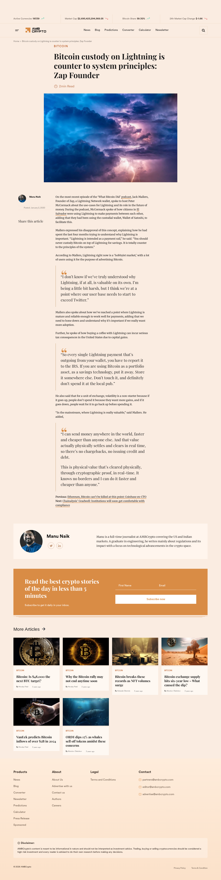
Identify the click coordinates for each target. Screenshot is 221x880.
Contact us (58, 793)
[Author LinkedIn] (59, 546)
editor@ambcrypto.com (157, 787)
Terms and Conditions (103, 780)
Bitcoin (61, 46)
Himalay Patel (23, 687)
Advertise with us (62, 786)
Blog (97, 30)
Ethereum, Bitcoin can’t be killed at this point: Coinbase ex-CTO (106, 496)
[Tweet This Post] (28, 229)
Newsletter (162, 30)
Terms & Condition (199, 868)
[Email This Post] (43, 229)
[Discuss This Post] (21, 237)
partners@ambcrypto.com (158, 780)
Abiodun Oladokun (174, 691)
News (87, 30)
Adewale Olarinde (123, 691)
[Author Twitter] (51, 546)
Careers (56, 805)
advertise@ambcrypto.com (158, 794)
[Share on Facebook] (21, 229)
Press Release (21, 818)
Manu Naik (35, 197)
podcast (126, 196)
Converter (128, 30)
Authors (56, 799)
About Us (57, 780)
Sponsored (19, 825)
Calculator (145, 30)
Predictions (111, 30)
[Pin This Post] (36, 229)
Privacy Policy (180, 868)
